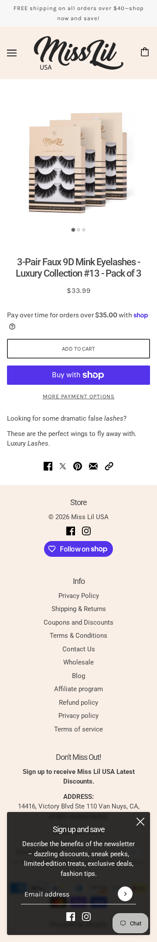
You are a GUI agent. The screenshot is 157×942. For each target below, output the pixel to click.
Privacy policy (78, 716)
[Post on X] (63, 466)
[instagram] (86, 916)
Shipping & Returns (78, 609)
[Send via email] (93, 466)
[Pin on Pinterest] (77, 466)
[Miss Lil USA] (78, 52)
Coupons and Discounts (78, 622)
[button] (109, 466)
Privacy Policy (78, 596)
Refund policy (78, 702)
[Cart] (146, 52)
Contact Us (78, 649)
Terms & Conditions (78, 636)
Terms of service (78, 729)
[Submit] (125, 893)
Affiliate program (78, 689)
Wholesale (78, 662)
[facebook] (70, 916)
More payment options (79, 396)
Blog (78, 676)
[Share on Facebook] (48, 466)
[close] (140, 821)
